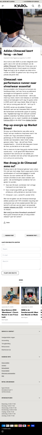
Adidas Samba (31, 120)
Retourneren (5, 347)
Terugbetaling (6, 344)
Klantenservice (6, 350)
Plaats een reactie (10, 273)
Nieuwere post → (32, 235)
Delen (8, 223)
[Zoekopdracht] (31, 6)
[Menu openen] (5, 6)
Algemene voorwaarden (8, 373)
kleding (25, 173)
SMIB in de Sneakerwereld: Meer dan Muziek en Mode (29, 312)
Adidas (6, 118)
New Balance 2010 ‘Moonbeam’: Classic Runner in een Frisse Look (10, 313)
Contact (4, 365)
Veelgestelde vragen (8, 337)
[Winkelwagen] (37, 6)
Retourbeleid (5, 368)
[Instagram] (2, 431)
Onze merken (5, 363)
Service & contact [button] (8, 331)
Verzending (5, 340)
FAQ (3, 376)
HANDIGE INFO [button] (6, 357)
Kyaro (5, 429)
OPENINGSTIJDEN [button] (7, 398)
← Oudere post (9, 235)
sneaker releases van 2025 (13, 207)
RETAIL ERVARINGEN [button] (8, 382)
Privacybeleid (5, 371)
